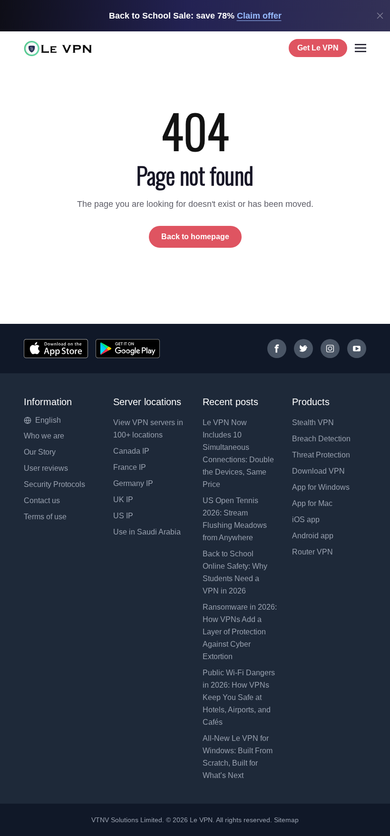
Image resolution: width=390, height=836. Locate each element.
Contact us (42, 500)
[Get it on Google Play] (128, 348)
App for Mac (312, 503)
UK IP (123, 500)
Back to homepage (195, 237)
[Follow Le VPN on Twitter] (303, 348)
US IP (123, 516)
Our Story (40, 452)
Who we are (44, 436)
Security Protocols (54, 484)
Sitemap (286, 820)
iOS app (306, 519)
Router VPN (312, 552)
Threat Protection (321, 455)
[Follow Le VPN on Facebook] (276, 348)
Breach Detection (321, 439)
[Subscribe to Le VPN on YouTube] (356, 348)
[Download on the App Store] (56, 348)
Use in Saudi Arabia (147, 532)
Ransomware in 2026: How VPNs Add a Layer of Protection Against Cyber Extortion (240, 632)
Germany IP (133, 483)
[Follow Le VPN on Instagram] (330, 348)
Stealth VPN (313, 422)
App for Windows (321, 487)
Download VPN (318, 471)
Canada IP (131, 451)
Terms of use (45, 517)
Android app (312, 536)
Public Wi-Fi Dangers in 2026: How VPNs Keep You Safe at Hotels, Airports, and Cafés (239, 697)
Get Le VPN (318, 48)
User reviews (46, 468)
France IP (129, 467)
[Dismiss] (380, 16)
